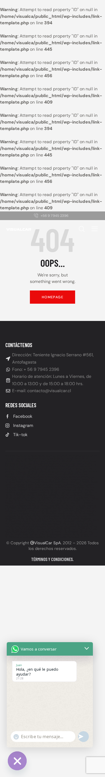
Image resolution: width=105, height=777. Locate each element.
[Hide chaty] (17, 760)
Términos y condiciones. (52, 559)
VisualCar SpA (47, 543)
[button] (95, 228)
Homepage (52, 297)
